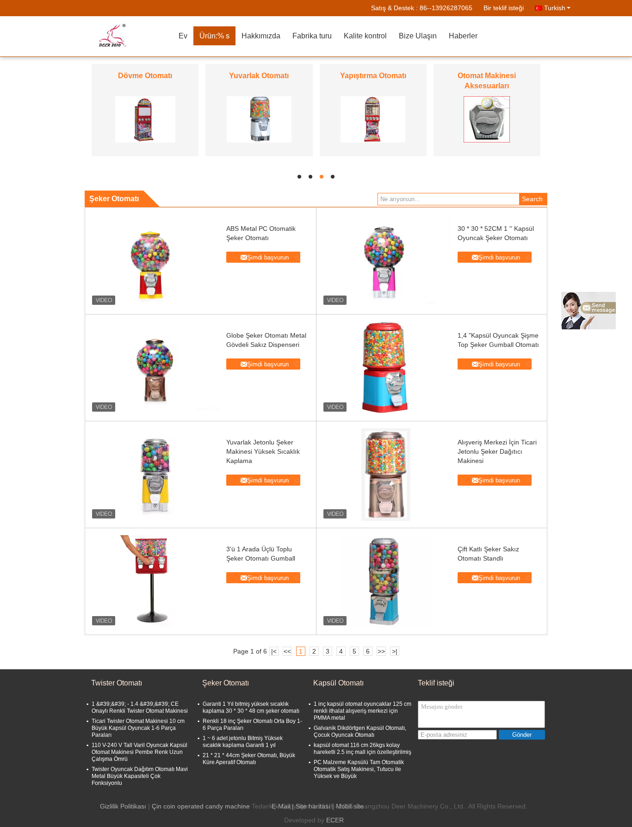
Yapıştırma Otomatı (373, 76)
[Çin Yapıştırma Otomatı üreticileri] (373, 119)
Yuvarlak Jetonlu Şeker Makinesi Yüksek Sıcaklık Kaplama (263, 451)
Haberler (463, 36)
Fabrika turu (312, 36)
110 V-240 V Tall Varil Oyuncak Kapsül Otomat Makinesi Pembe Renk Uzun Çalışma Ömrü (139, 752)
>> (381, 651)
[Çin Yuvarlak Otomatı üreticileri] (259, 119)
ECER (335, 820)
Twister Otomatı (116, 683)
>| (394, 651)
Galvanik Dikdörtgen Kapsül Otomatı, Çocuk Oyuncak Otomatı (360, 731)
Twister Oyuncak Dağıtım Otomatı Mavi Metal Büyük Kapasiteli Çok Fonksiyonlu (140, 776)
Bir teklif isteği (503, 8)
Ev (183, 36)
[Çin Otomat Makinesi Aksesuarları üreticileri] (487, 119)
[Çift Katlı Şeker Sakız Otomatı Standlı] (386, 581)
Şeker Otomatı (225, 683)
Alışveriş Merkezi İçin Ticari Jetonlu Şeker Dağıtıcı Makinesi (497, 451)
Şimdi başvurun (268, 257)
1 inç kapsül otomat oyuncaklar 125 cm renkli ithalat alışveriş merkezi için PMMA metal (362, 711)
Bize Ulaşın (418, 36)
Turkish (554, 8)
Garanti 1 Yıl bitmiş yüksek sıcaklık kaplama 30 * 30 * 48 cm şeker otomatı (251, 707)
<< (287, 651)
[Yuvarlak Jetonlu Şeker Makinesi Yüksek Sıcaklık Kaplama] (154, 474)
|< (274, 651)
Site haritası (313, 806)
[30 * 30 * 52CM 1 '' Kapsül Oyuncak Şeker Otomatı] (386, 261)
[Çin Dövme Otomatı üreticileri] (145, 119)
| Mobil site (348, 806)
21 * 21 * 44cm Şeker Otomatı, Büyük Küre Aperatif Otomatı (249, 758)
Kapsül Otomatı (338, 683)
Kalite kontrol (365, 36)
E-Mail (281, 806)
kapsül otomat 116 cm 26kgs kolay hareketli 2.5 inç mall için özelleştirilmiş (362, 748)
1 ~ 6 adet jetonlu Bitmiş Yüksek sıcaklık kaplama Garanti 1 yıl (243, 741)
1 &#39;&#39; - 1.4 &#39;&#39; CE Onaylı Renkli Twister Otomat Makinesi (140, 707)
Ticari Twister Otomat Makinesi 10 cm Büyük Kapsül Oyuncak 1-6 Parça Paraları (138, 728)
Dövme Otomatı (145, 76)
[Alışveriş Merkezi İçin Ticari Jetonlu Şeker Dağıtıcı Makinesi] (386, 474)
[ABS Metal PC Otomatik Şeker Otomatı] (154, 261)
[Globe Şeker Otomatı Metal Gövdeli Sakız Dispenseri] (154, 367)
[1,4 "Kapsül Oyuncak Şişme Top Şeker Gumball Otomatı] (386, 367)
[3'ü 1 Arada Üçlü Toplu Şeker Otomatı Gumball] (154, 581)
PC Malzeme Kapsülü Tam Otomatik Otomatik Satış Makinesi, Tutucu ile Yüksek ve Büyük (359, 769)
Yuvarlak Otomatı (259, 76)
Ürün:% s (214, 36)
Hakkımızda (261, 36)
